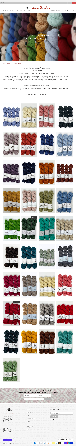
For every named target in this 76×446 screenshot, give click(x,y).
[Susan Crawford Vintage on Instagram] (1, 2)
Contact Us (29, 410)
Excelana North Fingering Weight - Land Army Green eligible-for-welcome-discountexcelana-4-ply (29, 228)
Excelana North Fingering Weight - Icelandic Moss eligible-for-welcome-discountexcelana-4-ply (11, 228)
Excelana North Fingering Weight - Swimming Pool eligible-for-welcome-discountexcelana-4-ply (64, 341)
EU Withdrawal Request (31, 430)
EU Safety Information (31, 418)
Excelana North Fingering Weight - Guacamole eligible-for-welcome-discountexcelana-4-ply (47, 200)
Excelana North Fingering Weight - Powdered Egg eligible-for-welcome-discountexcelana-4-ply (47, 284)
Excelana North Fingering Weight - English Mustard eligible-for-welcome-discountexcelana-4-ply (11, 200)
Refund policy (29, 413)
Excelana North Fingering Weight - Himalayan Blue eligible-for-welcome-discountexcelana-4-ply (64, 200)
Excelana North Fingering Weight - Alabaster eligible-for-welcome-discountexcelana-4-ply (29, 115)
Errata (28, 429)
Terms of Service (30, 412)
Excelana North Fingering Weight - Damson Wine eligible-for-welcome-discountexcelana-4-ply (11, 172)
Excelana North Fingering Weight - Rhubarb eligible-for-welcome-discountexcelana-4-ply (64, 284)
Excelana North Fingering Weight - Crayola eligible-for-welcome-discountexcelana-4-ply (64, 144)
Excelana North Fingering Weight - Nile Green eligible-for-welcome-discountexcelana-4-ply (47, 256)
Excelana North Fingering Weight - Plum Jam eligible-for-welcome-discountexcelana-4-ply (11, 284)
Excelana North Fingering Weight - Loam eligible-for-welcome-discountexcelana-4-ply (11, 256)
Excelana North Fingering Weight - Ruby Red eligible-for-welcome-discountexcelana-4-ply (11, 313)
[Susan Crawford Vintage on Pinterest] (3, 2)
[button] (11, 10)
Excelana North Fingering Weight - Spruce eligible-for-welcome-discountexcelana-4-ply (11, 341)
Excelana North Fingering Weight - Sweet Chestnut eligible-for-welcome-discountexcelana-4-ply (47, 341)
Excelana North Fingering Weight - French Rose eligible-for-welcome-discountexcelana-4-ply (29, 200)
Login (69, 2)
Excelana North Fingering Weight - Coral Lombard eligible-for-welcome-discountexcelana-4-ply (29, 144)
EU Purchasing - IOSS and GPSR (32, 416)
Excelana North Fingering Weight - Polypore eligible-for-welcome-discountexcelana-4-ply (29, 285)
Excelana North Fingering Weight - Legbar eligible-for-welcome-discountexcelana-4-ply (47, 228)
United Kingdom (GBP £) (64, 439)
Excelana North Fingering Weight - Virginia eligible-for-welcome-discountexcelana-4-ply (11, 370)
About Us (28, 409)
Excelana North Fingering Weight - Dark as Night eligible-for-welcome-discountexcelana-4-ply (29, 172)
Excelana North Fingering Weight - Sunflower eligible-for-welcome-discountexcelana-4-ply (29, 341)
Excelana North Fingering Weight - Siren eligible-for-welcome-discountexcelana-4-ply (64, 313)
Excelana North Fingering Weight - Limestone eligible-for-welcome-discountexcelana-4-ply (64, 228)
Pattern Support (30, 426)
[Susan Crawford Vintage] (38, 7)
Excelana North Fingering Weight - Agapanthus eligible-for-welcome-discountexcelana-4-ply (11, 115)
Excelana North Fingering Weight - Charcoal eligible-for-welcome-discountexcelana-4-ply (64, 115)
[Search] (73, 10)
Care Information (30, 427)
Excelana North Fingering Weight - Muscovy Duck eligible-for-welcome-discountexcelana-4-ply (29, 256)
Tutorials (28, 424)
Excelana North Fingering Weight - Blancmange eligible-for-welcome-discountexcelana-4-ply (47, 115)
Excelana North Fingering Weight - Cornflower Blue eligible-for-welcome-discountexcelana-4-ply (47, 144)
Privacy (28, 415)
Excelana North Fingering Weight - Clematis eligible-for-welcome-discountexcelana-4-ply (11, 144)
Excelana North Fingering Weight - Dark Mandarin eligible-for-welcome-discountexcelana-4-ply (47, 172)
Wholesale (28, 421)
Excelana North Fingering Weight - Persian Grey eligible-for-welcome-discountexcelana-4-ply (64, 256)
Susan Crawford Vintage (10, 443)
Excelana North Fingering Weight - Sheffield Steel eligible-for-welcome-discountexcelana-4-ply (47, 313)
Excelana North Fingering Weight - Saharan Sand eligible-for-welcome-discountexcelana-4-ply (29, 313)
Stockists (28, 423)
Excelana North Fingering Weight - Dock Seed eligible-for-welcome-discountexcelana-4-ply (64, 172)
